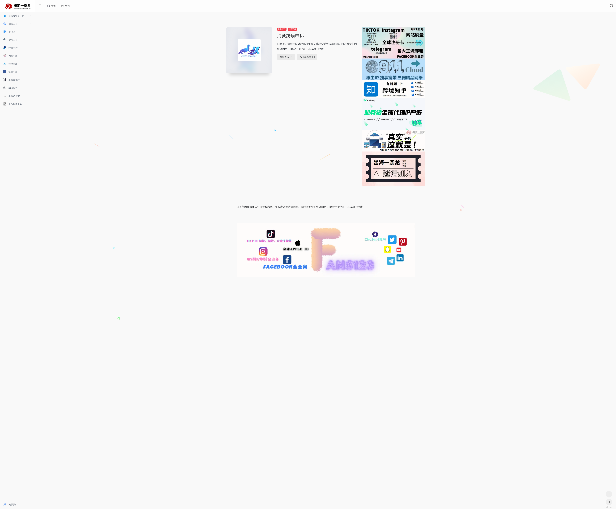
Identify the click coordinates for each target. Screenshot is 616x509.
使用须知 (65, 6)
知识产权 (292, 29)
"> (305, 57)
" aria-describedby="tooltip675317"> (609, 495)
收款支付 (282, 29)
